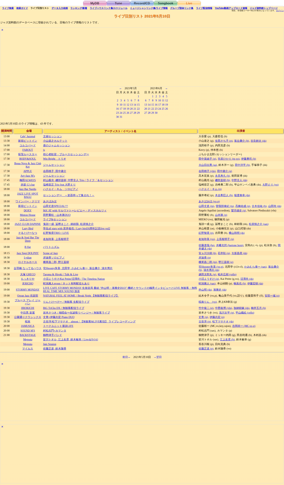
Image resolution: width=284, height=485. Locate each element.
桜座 (27, 321)
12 (128, 104)
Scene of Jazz (50, 253)
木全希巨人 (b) (224, 195)
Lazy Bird (27, 228)
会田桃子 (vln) (207, 171)
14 (134, 104)
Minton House (27, 214)
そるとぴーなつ (27, 232)
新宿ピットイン (27, 140)
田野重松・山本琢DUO (57, 214)
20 (131, 108)
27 (131, 112)
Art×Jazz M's (27, 175)
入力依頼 (60, 8)
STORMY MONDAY (27, 289)
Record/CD (142, 3)
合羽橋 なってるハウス (28, 268)
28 (134, 112)
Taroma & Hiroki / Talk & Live (60, 274)
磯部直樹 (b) (222, 180)
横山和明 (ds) (237, 232)
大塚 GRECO (27, 274)
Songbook (165, 3)
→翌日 (158, 357)
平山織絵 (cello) (245, 312)
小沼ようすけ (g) (209, 278)
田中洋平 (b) (242, 164)
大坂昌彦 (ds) (239, 253)
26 (128, 112)
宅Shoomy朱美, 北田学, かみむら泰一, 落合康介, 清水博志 (77, 268)
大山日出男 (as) (208, 164)
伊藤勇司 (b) (248, 158)
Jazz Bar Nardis (27, 189)
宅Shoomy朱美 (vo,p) (211, 266)
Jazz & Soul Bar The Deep (27, 239)
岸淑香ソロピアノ (54, 257)
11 (124, 104)
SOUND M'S (27, 330)
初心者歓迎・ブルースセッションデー (66, 154)
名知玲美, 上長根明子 (56, 239)
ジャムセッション (54, 164)
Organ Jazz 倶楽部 (27, 295)
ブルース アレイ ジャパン (28, 302)
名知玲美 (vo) (207, 239)
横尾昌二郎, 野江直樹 (56, 262)
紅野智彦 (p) (206, 232)
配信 (204, 8)
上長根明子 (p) (225, 239)
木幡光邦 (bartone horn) (229, 245)
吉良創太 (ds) (258, 140)
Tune (118, 3)
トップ (264, 8)
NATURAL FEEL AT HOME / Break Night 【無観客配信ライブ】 (81, 295)
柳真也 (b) (240, 283)
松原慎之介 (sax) (259, 224)
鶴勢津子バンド (52, 335)
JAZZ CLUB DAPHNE (28, 224)
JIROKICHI (27, 307)
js (44, 149)
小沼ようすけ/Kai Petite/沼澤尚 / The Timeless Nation (74, 278)
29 (138, 112)
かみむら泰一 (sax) (255, 266)
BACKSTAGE (28, 335)
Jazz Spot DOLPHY (28, 253)
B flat (28, 246)
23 (117, 112)
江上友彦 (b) (227, 339)
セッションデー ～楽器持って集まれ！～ (68, 195)
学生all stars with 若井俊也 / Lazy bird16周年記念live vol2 (76, 228)
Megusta (27, 339)
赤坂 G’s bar (28, 184)
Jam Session (49, 344)
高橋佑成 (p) (242, 206)
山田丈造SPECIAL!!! (55, 206)
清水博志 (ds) (211, 269)
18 (124, 108)
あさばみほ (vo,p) (209, 201)
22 (138, 108)
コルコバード (28, 145)
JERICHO (27, 283)
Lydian (27, 257)
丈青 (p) (203, 317)
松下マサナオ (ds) (223, 321)
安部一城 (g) (272, 295)
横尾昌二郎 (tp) (208, 262)
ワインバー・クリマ (27, 201)
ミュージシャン (149, 8)
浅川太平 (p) (226, 312)
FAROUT (27, 149)
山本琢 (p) (221, 214)
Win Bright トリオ (54, 158)
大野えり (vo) (270, 184)
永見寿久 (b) (222, 175)
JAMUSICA (27, 325)
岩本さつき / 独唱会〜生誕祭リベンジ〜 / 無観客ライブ (76, 312)
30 (117, 116)
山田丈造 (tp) (206, 206)
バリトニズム (51, 246)
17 (121, 108)
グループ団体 (181, 8)
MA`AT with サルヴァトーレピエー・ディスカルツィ (75, 210)
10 (121, 104)
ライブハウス (109, 8)
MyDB (94, 3)
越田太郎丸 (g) (207, 274)
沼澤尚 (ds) (246, 278)
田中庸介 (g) (224, 171)
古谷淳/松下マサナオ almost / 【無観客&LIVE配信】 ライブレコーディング (89, 321)
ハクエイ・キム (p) (210, 189)
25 (124, 112)
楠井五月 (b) (258, 307)
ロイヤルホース (27, 262)
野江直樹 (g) (226, 262)
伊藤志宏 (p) (217, 317)
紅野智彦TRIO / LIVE (56, 232)
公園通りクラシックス (27, 317)
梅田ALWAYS (28, 180)
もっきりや (27, 278)
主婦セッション (52, 136)
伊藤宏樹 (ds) (255, 283)
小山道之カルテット (55, 140)
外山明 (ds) (205, 289)
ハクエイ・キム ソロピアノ (60, 189)
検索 (8, 8)
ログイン (280, 11)
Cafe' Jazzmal (27, 136)
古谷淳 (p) (205, 321)
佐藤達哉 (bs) (206, 245)
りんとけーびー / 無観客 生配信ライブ (66, 301)
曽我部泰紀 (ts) (225, 206)
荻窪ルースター (27, 154)
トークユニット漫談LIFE (58, 325)
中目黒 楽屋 (27, 312)
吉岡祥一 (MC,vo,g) (243, 325)
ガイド (22, 8)
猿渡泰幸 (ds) (242, 195)
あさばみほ (50, 201)
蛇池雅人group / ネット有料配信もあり (66, 283)
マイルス (27, 348)
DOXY (27, 210)
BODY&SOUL (27, 158)
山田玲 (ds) (274, 206)
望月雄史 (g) (238, 210)
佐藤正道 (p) (206, 348)
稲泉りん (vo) (208, 301)
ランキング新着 (78, 8)
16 (117, 108)
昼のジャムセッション (56, 145)
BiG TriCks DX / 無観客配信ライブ (63, 307)
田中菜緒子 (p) (207, 158)
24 (121, 112)
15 (138, 104)
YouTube (231, 8)
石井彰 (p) (224, 253)
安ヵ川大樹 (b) (207, 253)
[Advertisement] (116, 59)
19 (128, 108)
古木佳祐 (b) (259, 206)
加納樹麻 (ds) (241, 307)
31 (121, 116)
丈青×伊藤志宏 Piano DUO (58, 317)
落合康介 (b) (241, 140)
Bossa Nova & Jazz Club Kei (27, 165)
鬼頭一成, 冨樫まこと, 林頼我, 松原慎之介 (68, 224)
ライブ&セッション (55, 219)
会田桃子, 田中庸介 (54, 171)
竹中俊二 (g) (206, 307)
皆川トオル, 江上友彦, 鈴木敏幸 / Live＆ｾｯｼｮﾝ (70, 339)
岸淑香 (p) (205, 257)
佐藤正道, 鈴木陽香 (54, 348)
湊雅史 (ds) (219, 289)
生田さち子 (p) (224, 140)
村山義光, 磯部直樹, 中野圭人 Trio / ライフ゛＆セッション (78, 180)
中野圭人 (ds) (239, 180)
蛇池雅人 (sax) (207, 283)
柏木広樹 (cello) (227, 274)
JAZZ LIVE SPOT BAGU (27, 195)
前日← (126, 357)
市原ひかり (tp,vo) (229, 158)
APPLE (27, 171)
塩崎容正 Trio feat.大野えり (59, 184)
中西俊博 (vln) (223, 307)
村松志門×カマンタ (54, 330)
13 (131, 104)
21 (134, 108)
